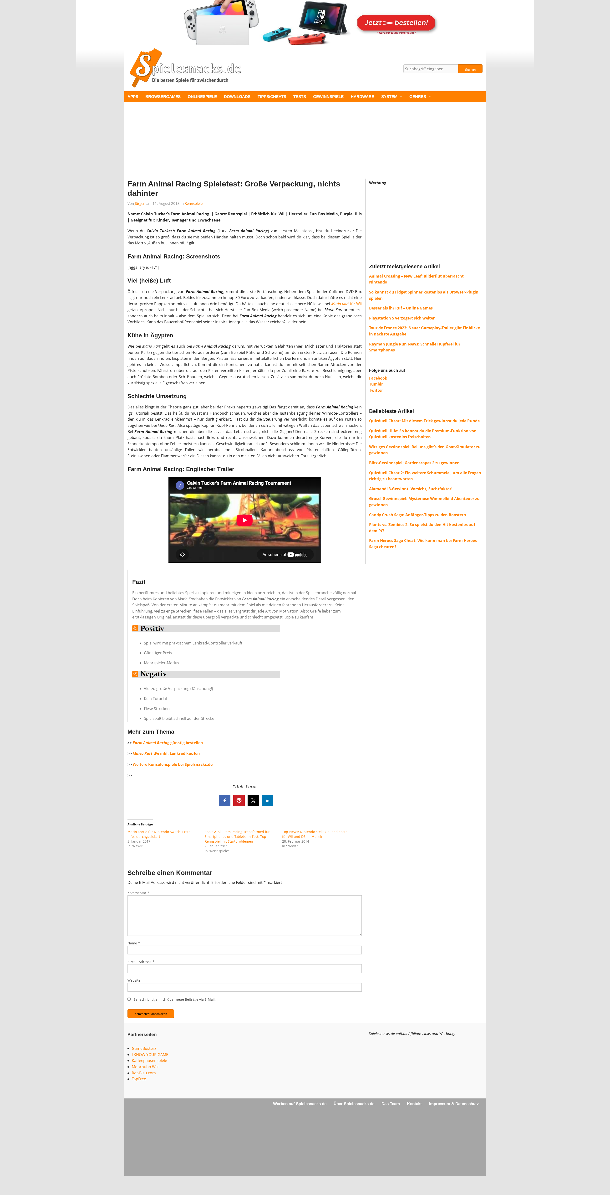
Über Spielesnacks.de (354, 1104)
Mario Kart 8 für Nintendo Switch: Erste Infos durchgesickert (158, 834)
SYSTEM (389, 96)
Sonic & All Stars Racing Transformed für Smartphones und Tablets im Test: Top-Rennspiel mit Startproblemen (237, 836)
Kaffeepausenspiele (149, 1060)
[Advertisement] (267, 145)
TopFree (139, 1079)
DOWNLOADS (237, 96)
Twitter (376, 390)
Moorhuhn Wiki (145, 1066)
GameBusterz (144, 1048)
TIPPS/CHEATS (272, 96)
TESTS (299, 96)
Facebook (378, 378)
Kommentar (138, 893)
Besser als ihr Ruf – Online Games (401, 308)
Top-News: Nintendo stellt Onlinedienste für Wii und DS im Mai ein (314, 834)
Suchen (470, 69)
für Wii (346, 303)
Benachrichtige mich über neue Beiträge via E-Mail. (174, 999)
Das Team (390, 1104)
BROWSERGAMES (163, 96)
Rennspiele (194, 203)
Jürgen (140, 203)
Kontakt (414, 1104)
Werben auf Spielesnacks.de (299, 1104)
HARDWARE (362, 96)
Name (133, 943)
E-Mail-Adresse (140, 961)
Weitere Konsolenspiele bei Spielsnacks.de (173, 764)
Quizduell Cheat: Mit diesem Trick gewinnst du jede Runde (424, 420)
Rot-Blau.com (144, 1073)
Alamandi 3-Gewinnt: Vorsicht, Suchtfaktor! (410, 488)
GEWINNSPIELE (328, 96)
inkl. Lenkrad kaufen (166, 753)
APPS (132, 96)
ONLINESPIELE (202, 96)
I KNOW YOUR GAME (150, 1054)
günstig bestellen (168, 742)
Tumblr (376, 384)
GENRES (417, 96)
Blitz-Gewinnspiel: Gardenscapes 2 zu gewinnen (414, 462)
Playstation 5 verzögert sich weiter (402, 318)
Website (133, 980)
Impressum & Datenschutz (454, 1104)
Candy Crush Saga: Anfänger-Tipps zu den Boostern (417, 514)
